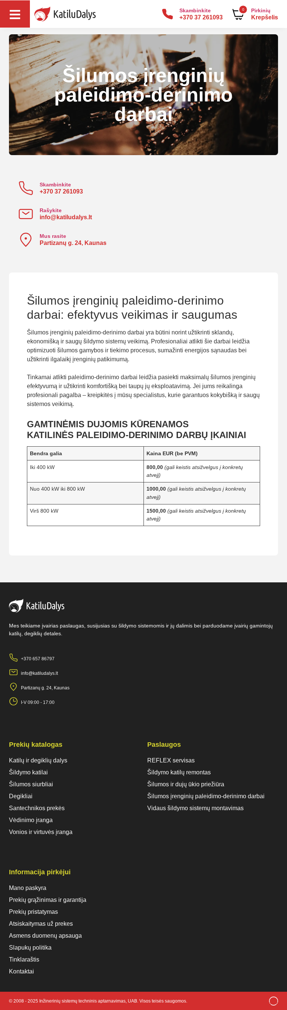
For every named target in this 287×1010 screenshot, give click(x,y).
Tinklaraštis (24, 959)
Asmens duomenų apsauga (45, 935)
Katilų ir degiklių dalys (38, 760)
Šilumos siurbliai (31, 784)
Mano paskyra (27, 888)
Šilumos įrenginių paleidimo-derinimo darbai (206, 796)
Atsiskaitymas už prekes (41, 924)
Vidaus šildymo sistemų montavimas (195, 808)
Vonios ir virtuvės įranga (40, 832)
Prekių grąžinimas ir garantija (47, 900)
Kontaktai (21, 971)
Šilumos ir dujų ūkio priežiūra (185, 784)
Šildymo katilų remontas (179, 772)
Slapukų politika (30, 947)
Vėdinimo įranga (31, 820)
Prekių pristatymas (33, 912)
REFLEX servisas (171, 760)
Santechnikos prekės (37, 808)
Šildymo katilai (28, 772)
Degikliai (21, 796)
